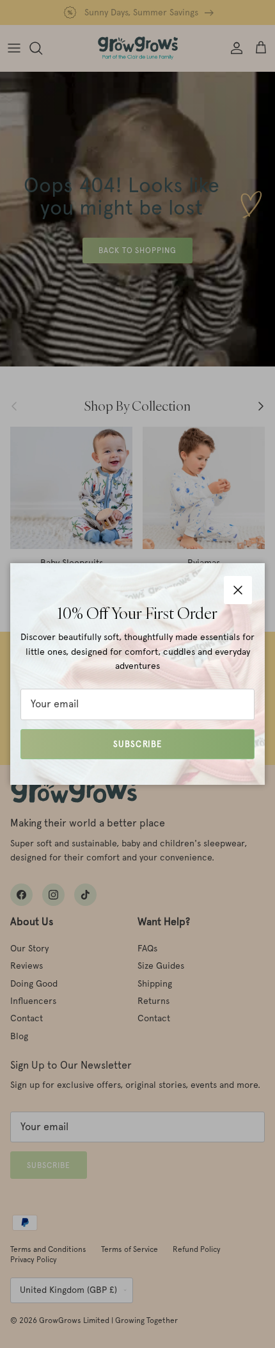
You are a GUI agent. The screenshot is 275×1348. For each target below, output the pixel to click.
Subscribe (137, 744)
